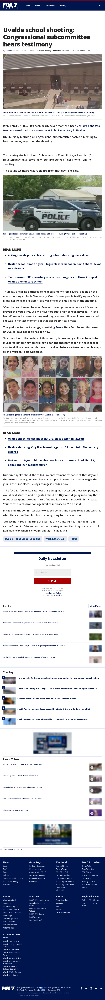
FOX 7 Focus (87, 872)
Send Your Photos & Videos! (37, 909)
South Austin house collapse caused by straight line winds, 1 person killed (53, 709)
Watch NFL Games (11, 941)
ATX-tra (85, 887)
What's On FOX (9, 900)
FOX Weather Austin (64, 878)
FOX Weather (34, 917)
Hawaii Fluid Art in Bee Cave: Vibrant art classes (22, 787)
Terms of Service (54, 595)
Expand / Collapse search (100, 6)
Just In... (7, 605)
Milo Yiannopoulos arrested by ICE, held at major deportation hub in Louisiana (34, 645)
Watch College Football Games (12, 945)
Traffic (5, 869)
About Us (8, 896)
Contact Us (7, 903)
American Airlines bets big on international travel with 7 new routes (30, 623)
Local (5, 866)
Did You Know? (35, 920)
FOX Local (61, 862)
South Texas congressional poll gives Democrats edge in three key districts (33, 611)
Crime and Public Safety (13, 878)
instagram (91, 988)
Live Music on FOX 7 (37, 875)
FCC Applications (10, 925)
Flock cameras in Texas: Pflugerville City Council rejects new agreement (52, 719)
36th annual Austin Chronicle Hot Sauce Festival (22, 764)
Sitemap (6, 884)
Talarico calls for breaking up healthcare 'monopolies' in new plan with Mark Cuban (58, 678)
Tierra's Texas (61, 869)
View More (95, 606)
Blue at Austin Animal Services (15, 810)
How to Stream (62, 866)
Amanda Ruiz (10, 51)
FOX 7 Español (62, 872)
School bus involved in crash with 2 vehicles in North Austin (46, 698)
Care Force (86, 878)
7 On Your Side (88, 869)
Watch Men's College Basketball (11, 962)
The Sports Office (63, 875)
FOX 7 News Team (11, 909)
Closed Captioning (10, 918)
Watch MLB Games (11, 949)
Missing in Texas (89, 881)
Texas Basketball (63, 912)
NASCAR (59, 909)
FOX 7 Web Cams (36, 914)
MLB (58, 906)
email (101, 988)
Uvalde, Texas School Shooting (40, 51)
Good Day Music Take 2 (66, 884)
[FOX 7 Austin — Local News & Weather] (11, 5)
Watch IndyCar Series (12, 958)
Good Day (35, 862)
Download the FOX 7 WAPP (38, 904)
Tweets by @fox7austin (11, 849)
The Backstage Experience (62, 888)
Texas (59, 327)
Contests (33, 881)
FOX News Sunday (10, 881)
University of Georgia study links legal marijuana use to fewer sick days (32, 634)
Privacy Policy (55, 593)
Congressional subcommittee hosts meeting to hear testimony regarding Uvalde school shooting (48, 112)
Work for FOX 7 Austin (12, 912)
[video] (95, 767)
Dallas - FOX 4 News (90, 900)
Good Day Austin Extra (65, 881)
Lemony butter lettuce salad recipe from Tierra (22, 799)
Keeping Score (35, 869)
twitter (86, 988)
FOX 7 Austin (22, 51)
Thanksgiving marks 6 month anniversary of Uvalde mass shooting (34, 415)
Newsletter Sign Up (11, 906)
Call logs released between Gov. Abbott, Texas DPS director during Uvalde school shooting (45, 234)
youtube (96, 988)
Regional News (90, 896)
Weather (34, 896)
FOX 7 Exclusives (91, 862)
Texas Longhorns (63, 900)
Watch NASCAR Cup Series (11, 953)
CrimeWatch (87, 866)
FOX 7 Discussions (89, 884)
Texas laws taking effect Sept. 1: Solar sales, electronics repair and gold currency (57, 688)
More (62, 5)
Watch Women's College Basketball (10, 967)
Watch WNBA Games (12, 972)
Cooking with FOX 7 (37, 872)
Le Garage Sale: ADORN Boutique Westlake (20, 776)
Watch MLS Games (11, 975)
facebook (81, 988)
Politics (6, 875)
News (6, 862)
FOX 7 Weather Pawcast (39, 900)
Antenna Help (8, 928)
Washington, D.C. (55, 538)
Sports (59, 896)
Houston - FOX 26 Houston (89, 904)
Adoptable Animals (37, 878)
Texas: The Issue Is (90, 875)
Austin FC (59, 903)
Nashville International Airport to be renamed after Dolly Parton (29, 657)
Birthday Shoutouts (37, 866)
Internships (7, 915)
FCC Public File (9, 921)
